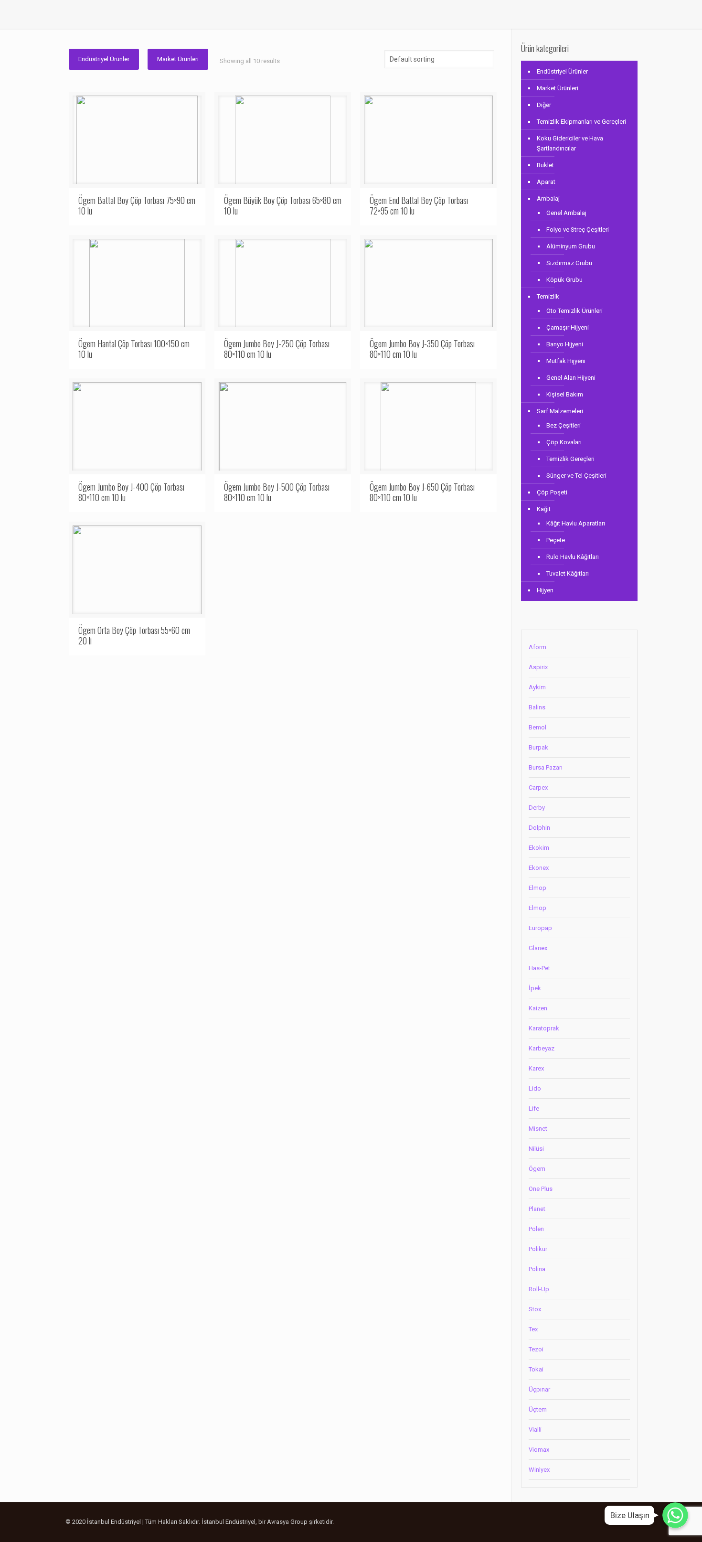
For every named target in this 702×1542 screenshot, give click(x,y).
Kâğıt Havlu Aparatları (575, 523)
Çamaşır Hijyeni (567, 327)
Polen (536, 1228)
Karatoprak (544, 1028)
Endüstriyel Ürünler (103, 59)
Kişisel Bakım (564, 394)
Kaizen (538, 1008)
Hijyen (545, 590)
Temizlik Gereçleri (570, 458)
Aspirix (538, 667)
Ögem (537, 1168)
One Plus (541, 1188)
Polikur (538, 1249)
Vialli (535, 1429)
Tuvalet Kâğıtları (567, 573)
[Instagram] (602, 1521)
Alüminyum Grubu (570, 246)
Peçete (555, 540)
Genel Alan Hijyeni (571, 377)
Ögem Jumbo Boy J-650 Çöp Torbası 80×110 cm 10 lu (422, 492)
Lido (535, 1088)
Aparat (546, 181)
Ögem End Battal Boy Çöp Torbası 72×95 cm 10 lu (419, 205)
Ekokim (539, 847)
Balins (537, 707)
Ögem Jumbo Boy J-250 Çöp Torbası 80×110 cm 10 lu (277, 348)
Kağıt (544, 509)
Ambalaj (548, 198)
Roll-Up (539, 1289)
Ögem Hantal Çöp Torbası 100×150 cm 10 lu (134, 348)
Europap (540, 928)
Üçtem (538, 1409)
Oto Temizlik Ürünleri (574, 310)
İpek (535, 988)
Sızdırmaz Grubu (569, 263)
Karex (536, 1068)
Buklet (545, 165)
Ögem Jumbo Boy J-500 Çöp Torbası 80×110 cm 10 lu (277, 492)
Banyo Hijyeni (564, 344)
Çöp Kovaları (564, 442)
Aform (537, 647)
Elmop (537, 887)
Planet (537, 1208)
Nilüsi (536, 1148)
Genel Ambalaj (566, 212)
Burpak (538, 747)
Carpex (538, 787)
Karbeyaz (541, 1048)
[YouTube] (589, 1521)
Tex (533, 1329)
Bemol (537, 727)
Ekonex (539, 867)
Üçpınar (539, 1389)
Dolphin (539, 827)
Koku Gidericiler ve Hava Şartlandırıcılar (570, 143)
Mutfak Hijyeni (565, 360)
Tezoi (536, 1349)
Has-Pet (539, 968)
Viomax (539, 1449)
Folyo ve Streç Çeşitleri (577, 229)
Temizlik (548, 296)
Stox (535, 1309)
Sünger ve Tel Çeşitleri (576, 475)
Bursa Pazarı (546, 767)
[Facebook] (576, 1521)
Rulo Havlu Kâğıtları (572, 556)
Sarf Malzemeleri (560, 411)
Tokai (536, 1369)
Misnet (538, 1128)
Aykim (537, 687)
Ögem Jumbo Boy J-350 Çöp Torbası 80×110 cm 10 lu (422, 348)
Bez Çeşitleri (563, 425)
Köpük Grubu (564, 279)
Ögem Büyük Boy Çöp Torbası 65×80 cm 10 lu (282, 205)
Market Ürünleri (178, 59)
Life (534, 1108)
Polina (537, 1269)
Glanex (538, 948)
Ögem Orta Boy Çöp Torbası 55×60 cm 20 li (134, 635)
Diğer (544, 104)
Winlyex (539, 1469)
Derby (537, 807)
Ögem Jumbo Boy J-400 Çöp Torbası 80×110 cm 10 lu (131, 492)
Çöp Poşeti (552, 492)
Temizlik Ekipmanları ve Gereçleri (581, 121)
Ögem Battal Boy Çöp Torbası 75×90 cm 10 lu (136, 205)
